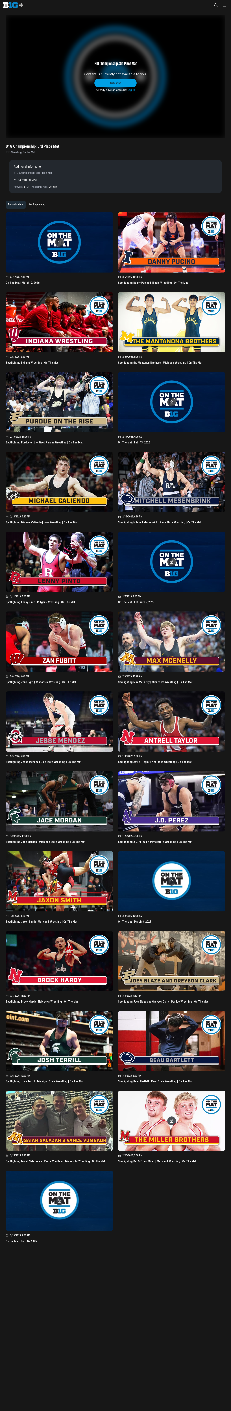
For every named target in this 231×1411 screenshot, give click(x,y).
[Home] (13, 5)
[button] (215, 5)
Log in (131, 90)
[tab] (16, 205)
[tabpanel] (115, 728)
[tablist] (26, 205)
